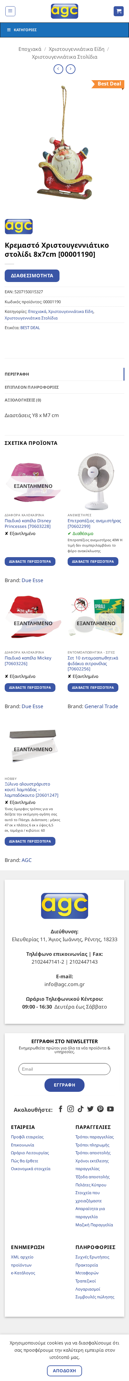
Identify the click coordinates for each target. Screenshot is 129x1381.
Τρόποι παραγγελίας (94, 1137)
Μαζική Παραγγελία (94, 1225)
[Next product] (58, 69)
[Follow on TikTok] (80, 1109)
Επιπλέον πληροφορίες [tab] (32, 387)
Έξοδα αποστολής (92, 1176)
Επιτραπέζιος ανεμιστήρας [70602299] (94, 523)
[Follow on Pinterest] (100, 1109)
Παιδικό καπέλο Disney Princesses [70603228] (28, 523)
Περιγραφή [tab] (17, 374)
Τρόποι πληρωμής (92, 1145)
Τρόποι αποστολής (93, 1152)
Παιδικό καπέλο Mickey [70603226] (28, 660)
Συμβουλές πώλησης (94, 1297)
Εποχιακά (29, 49)
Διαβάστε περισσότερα (30, 561)
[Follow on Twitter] (90, 1109)
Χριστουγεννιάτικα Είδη (77, 49)
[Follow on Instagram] (70, 1109)
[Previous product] (70, 69)
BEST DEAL (30, 327)
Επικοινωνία (22, 1145)
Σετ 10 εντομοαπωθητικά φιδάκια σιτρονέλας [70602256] (93, 663)
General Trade (101, 706)
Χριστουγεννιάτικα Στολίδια (64, 56)
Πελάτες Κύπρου (90, 1185)
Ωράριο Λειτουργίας (30, 1152)
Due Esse (32, 580)
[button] (10, 11)
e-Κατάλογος (23, 1273)
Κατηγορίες (25, 29)
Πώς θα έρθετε (24, 1161)
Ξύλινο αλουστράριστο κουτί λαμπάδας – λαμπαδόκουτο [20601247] (31, 789)
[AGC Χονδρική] (65, 11)
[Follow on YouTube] (110, 1109)
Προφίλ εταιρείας (27, 1137)
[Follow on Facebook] (60, 1109)
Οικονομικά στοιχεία (30, 1168)
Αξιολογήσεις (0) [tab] (23, 400)
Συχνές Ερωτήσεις (92, 1257)
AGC (27, 860)
